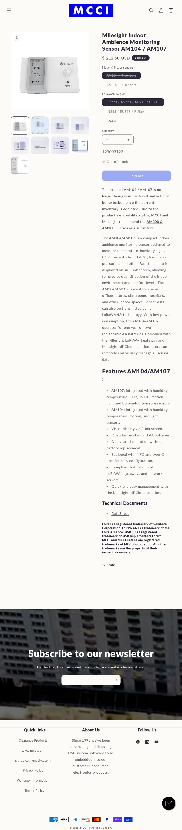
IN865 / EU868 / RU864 (128, 112)
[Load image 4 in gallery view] (80, 125)
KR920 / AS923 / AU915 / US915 (135, 103)
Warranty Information (33, 780)
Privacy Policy (33, 770)
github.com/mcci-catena (33, 760)
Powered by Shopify (100, 827)
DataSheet (120, 513)
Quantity (108, 131)
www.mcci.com (33, 750)
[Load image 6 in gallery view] (40, 145)
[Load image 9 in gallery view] (20, 165)
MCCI (83, 827)
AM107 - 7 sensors (124, 86)
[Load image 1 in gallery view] (20, 125)
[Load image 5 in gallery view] (20, 145)
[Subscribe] (116, 680)
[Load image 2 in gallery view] (40, 125)
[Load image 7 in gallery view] (60, 145)
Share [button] (111, 565)
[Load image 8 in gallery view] (80, 145)
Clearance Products (33, 740)
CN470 (114, 122)
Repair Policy (34, 790)
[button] (9, 10)
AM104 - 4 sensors (124, 76)
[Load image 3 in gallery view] (60, 125)
